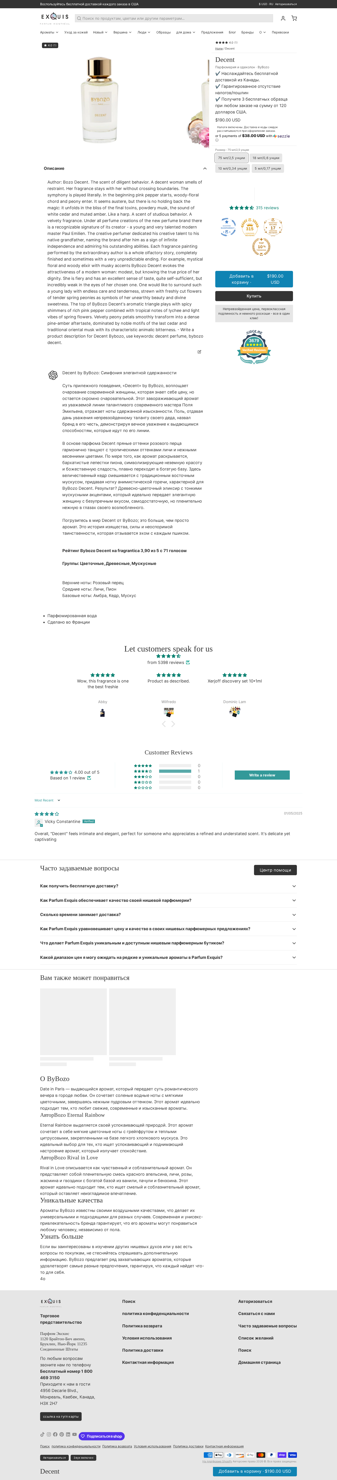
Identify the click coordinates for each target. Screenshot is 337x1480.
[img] (168, 656)
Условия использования (147, 1338)
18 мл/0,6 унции (266, 158)
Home (219, 48)
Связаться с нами (256, 1313)
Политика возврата (142, 1325)
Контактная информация (148, 1362)
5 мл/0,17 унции (268, 168)
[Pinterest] (61, 1436)
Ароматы (47, 32)
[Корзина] (292, 18)
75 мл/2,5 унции (231, 158)
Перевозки (280, 32)
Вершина (120, 32)
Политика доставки (142, 1350)
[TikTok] (42, 1436)
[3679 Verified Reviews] (254, 364)
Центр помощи (275, 870)
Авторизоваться (286, 4)
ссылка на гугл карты (61, 1416)
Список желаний (255, 1338)
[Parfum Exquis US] (54, 18)
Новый (98, 32)
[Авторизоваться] (281, 18)
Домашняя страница (259, 1362)
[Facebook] (55, 1436)
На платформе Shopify (217, 1461)
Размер (232, 149)
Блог (232, 32)
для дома (183, 32)
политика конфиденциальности (155, 1313)
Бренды (247, 32)
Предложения (212, 32)
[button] (254, 138)
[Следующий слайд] (202, 100)
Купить (254, 296)
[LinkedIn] (68, 1436)
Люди (142, 32)
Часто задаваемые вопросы (267, 1325)
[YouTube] (74, 1436)
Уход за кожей (76, 32)
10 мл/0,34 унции (232, 168)
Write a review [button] (262, 775)
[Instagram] (49, 1436)
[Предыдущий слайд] (47, 100)
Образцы (163, 32)
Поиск (128, 1301)
